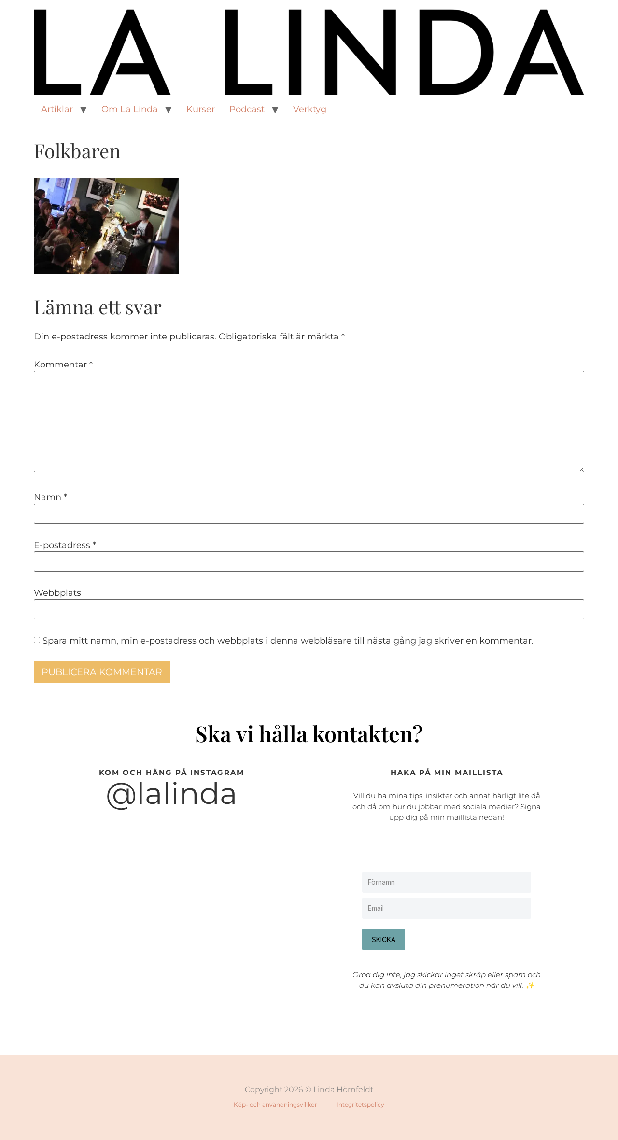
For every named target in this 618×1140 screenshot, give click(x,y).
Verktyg (309, 109)
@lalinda (172, 793)
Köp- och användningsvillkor (275, 1104)
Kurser (200, 109)
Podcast (247, 109)
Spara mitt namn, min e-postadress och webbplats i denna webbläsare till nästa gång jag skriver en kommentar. (288, 640)
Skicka (383, 939)
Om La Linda (129, 109)
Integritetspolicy (360, 1104)
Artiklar (57, 109)
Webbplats (57, 593)
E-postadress (65, 545)
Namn (50, 497)
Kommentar (63, 364)
